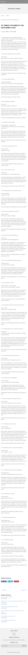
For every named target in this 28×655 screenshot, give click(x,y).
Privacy (14, 634)
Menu (4, 1)
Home (2, 15)
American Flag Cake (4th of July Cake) (9, 606)
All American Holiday (15, 652)
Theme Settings (21, 639)
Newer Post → (24, 590)
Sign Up (24, 645)
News (8, 15)
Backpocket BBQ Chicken (6, 597)
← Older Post (4, 590)
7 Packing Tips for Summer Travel (8, 620)
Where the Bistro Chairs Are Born (8, 616)
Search (14, 633)
